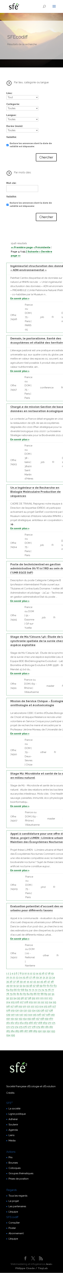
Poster (12, 1228)
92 (7, 998)
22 (14, 977)
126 (50, 1006)
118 (16, 1006)
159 (46, 1018)
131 (21, 1010)
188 (30, 1031)
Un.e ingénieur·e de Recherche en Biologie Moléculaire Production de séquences (35, 492)
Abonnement (16, 1233)
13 (34, 973)
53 (21, 985)
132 (25, 1010)
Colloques (15, 1168)
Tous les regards (18, 1195)
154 (25, 1018)
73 (39, 989)
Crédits (10, 1092)
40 (24, 981)
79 (11, 993)
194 (8, 1035)
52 (17, 985)
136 (42, 1010)
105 (13, 1002)
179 (38, 1026)
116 (8, 1006)
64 (7, 989)
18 (49, 973)
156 (33, 1018)
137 (46, 1010)
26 (27, 977)
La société (14, 1108)
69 (26, 989)
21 (11, 977)
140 (13, 1014)
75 (46, 989)
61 (48, 985)
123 (37, 1006)
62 (51, 985)
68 (22, 989)
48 (52, 981)
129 (13, 1010)
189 (35, 1031)
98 (29, 998)
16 (43, 973)
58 (37, 985)
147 (43, 1014)
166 (31, 1022)
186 (22, 1031)
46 (45, 981)
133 (29, 1010)
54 (24, 985)
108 (26, 1002)
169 (45, 1022)
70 (30, 989)
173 (12, 1026)
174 (16, 1026)
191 (44, 1031)
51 (14, 985)
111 (38, 1002)
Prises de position (19, 1178)
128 (8, 1010)
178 (34, 1026)
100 (38, 998)
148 (48, 1014)
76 (49, 989)
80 (14, 993)
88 (42, 993)
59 (41, 985)
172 (8, 1026)
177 (29, 1026)
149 (53, 1014)
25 (23, 977)
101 (42, 998)
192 (49, 1031)
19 (52, 973)
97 (26, 998)
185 (17, 1031)
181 (47, 1026)
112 (42, 1002)
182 (51, 1026)
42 (31, 981)
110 (35, 1002)
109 (31, 1002)
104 (8, 1002)
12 (31, 973)
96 (22, 998)
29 (37, 977)
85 (31, 993)
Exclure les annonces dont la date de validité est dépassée (31, 145)
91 (53, 993)
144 (30, 1014)
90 (49, 993)
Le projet (14, 1201)
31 (44, 977)
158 (42, 1018)
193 (53, 1031)
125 (45, 1006)
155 (29, 1018)
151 (12, 1018)
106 (17, 1002)
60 (44, 985)
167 (35, 1022)
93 (11, 998)
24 (20, 977)
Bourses (13, 1162)
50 (11, 985)
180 (43, 1026)
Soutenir (13, 1124)
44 (38, 981)
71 (33, 989)
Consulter (14, 1222)
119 (20, 1006)
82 (21, 993)
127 (54, 1006)
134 (34, 1010)
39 (21, 981)
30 (40, 977)
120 (24, 1006)
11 (28, 973)
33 (50, 977)
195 (13, 1035)
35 (7, 981)
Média (12, 1140)
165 (26, 1022)
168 (40, 1022)
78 (7, 993)
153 (20, 1018)
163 (17, 1022)
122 (32, 1006)
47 (48, 981)
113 (46, 1002)
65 (11, 989)
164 (22, 1022)
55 (27, 985)
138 (51, 1010)
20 (7, 977)
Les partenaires (17, 1206)
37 (14, 981)
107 (22, 1002)
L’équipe (13, 1211)
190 (40, 1031)
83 (24, 993)
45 (41, 981)
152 (16, 1018)
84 (28, 993)
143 (25, 1014)
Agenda (13, 1129)
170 (49, 1022)
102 (46, 998)
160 (51, 1018)
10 (25, 973)
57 (34, 985)
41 (28, 981)
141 (17, 1014)
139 (8, 1014)
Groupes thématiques (21, 1173)
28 (33, 977)
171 (53, 1022)
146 (39, 1014)
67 (18, 989)
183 (8, 1031)
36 (11, 981)
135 (38, 1010)
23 (17, 977)
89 (45, 993)
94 (14, 998)
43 (34, 981)
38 (17, 981)
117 (12, 1006)
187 (26, 1031)
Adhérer (13, 1119)
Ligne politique (17, 1113)
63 (55, 985)
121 (28, 1006)
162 (12, 1022)
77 (52, 989)
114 (50, 1002)
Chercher (46, 157)
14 (37, 973)
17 (46, 973)
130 (17, 1010)
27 (30, 977)
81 (18, 993)
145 (34, 1014)
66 (15, 989)
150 (8, 1018)
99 (33, 998)
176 (25, 1026)
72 (36, 989)
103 (50, 998)
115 (54, 1002)
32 (47, 977)
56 (30, 985)
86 (35, 993)
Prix (11, 1157)
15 (40, 973)
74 (42, 989)
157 (38, 1018)
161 (8, 1022)
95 (18, 998)
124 (41, 1006)
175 (20, 1026)
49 (7, 985)
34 (53, 977)
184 (13, 1031)
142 (21, 1014)
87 (38, 993)
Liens (11, 1135)
